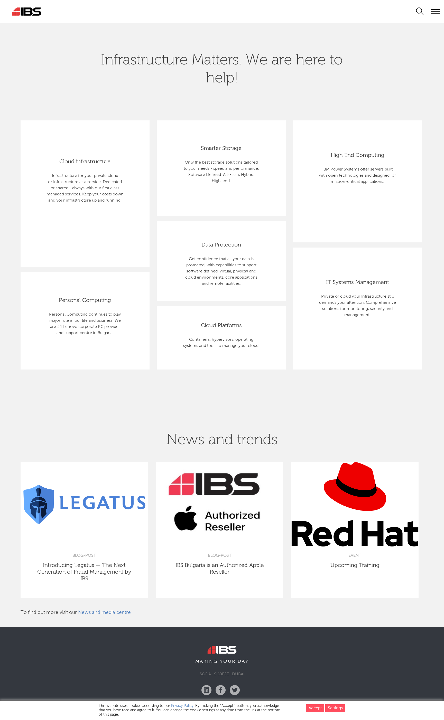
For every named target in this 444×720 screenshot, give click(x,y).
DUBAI (238, 674)
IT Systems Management (357, 282)
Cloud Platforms (221, 325)
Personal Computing (85, 300)
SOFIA (205, 674)
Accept (315, 708)
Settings (335, 708)
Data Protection (221, 245)
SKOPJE (221, 674)
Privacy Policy (182, 706)
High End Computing (357, 155)
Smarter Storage (221, 148)
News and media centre (104, 612)
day (243, 661)
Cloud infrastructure (84, 162)
